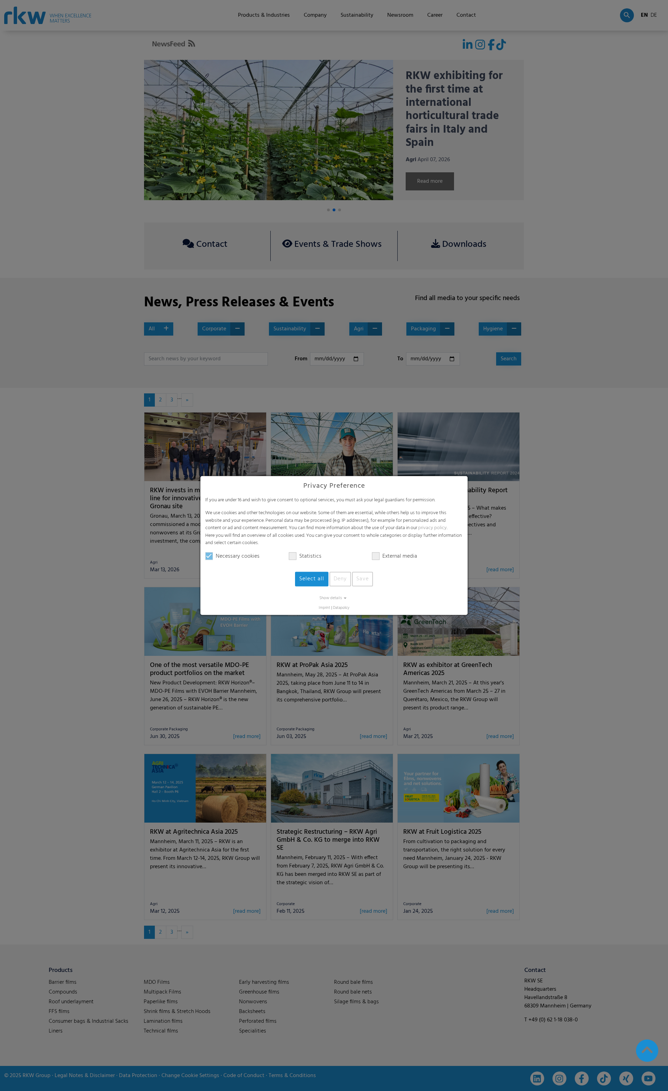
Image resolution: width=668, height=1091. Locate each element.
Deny (340, 578)
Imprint (324, 608)
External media (399, 556)
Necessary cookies (238, 556)
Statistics (310, 556)
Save (362, 578)
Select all (311, 578)
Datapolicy (341, 608)
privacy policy (432, 528)
